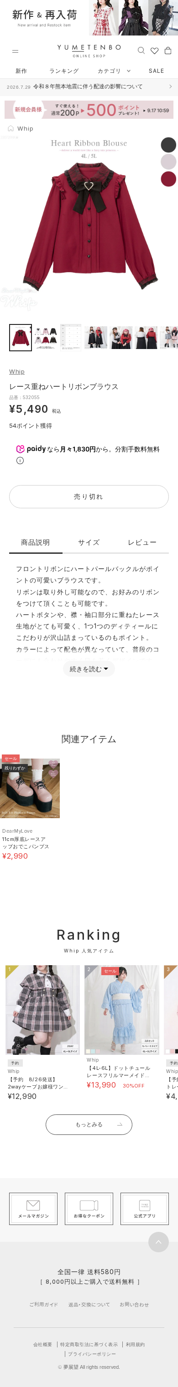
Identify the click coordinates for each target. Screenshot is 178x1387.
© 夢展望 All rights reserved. (89, 1367)
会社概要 (42, 1344)
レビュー (142, 542)
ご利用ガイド (44, 1304)
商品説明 (35, 542)
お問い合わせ (134, 1304)
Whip (17, 371)
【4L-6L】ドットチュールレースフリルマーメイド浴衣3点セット (118, 1075)
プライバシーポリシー (92, 1354)
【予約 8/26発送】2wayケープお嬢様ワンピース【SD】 (38, 1086)
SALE (156, 70)
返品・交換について (89, 1304)
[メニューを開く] (15, 51)
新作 (21, 70)
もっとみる (89, 1124)
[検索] (141, 50)
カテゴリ (110, 70)
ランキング (64, 70)
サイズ (89, 542)
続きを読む (86, 669)
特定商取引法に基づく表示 (89, 1344)
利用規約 (135, 1344)
